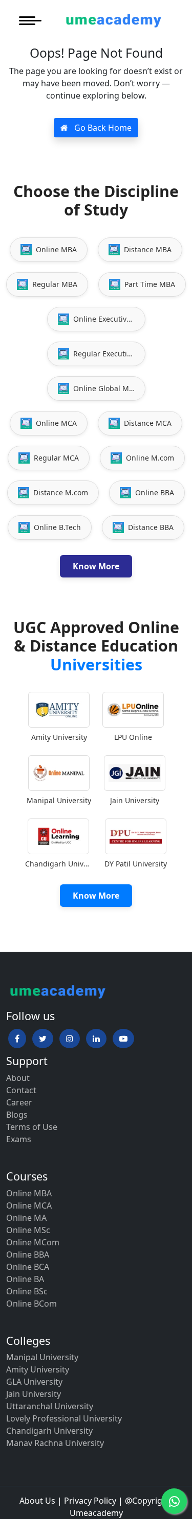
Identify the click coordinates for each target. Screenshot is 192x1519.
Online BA (25, 1279)
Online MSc (28, 1230)
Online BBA (27, 1254)
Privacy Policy (90, 1500)
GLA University (34, 1381)
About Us (37, 1500)
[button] (17, 1038)
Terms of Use (31, 1126)
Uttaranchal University (49, 1406)
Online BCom (31, 1303)
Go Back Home (102, 127)
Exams (18, 1139)
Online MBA (29, 1193)
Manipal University (42, 1357)
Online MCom (32, 1242)
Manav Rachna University (55, 1443)
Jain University (33, 1394)
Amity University (37, 1369)
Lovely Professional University (64, 1418)
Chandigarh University (49, 1430)
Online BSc (27, 1291)
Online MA (26, 1217)
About (18, 1077)
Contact (21, 1090)
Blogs (17, 1114)
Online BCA (27, 1266)
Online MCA (29, 1205)
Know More (96, 566)
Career (19, 1102)
